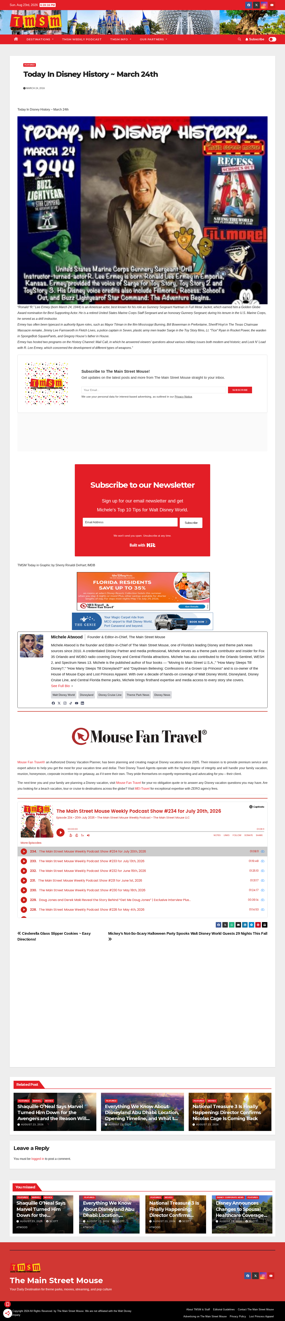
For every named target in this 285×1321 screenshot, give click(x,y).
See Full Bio (60, 686)
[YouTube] (76, 703)
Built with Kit (142, 545)
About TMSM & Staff (198, 1309)
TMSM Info (119, 39)
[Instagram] (65, 703)
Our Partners (152, 39)
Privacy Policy (238, 1316)
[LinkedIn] (82, 703)
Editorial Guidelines (224, 1309)
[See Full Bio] (72, 686)
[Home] (16, 39)
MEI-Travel (142, 788)
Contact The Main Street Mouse (256, 1309)
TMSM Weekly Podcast (82, 39)
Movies (49, 1101)
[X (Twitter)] (59, 703)
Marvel (37, 1101)
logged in (37, 1158)
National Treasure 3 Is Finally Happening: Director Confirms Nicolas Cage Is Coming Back (227, 1112)
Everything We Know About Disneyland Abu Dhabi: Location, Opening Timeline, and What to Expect (109, 1215)
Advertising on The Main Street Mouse (205, 1316)
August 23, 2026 (32, 1124)
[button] (239, 39)
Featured (29, 65)
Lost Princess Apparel (261, 1316)
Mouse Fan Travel (128, 782)
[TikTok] (70, 703)
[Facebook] (53, 703)
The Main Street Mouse (56, 1280)
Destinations (39, 39)
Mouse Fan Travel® (31, 762)
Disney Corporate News (230, 1197)
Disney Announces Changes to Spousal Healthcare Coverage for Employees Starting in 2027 (242, 1215)
